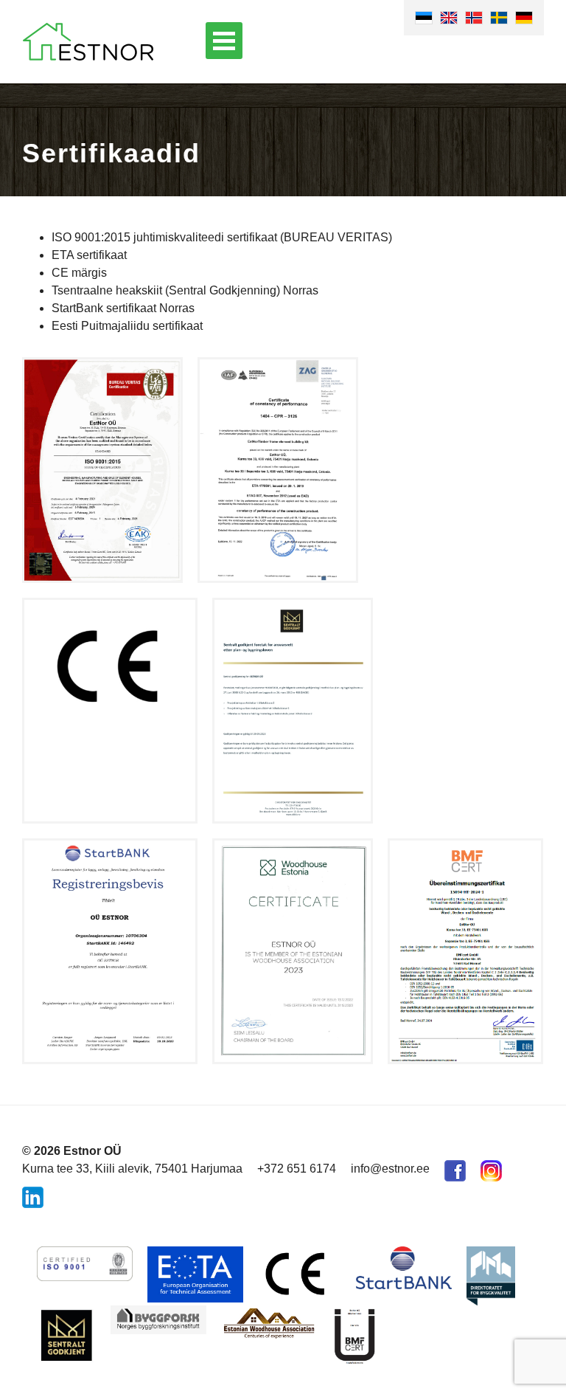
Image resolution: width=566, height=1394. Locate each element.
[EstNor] (88, 41)
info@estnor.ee (390, 1168)
